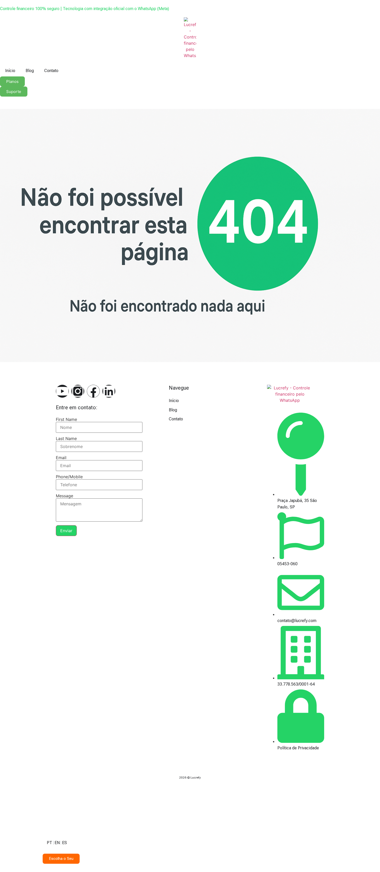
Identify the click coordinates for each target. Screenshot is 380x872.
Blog (30, 70)
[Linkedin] (108, 391)
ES (64, 842)
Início (10, 70)
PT (49, 842)
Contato (51, 70)
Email (61, 457)
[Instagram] (77, 391)
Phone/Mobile (69, 477)
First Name (66, 419)
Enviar (66, 530)
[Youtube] (62, 391)
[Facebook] (93, 391)
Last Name (66, 438)
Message (64, 496)
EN (57, 842)
